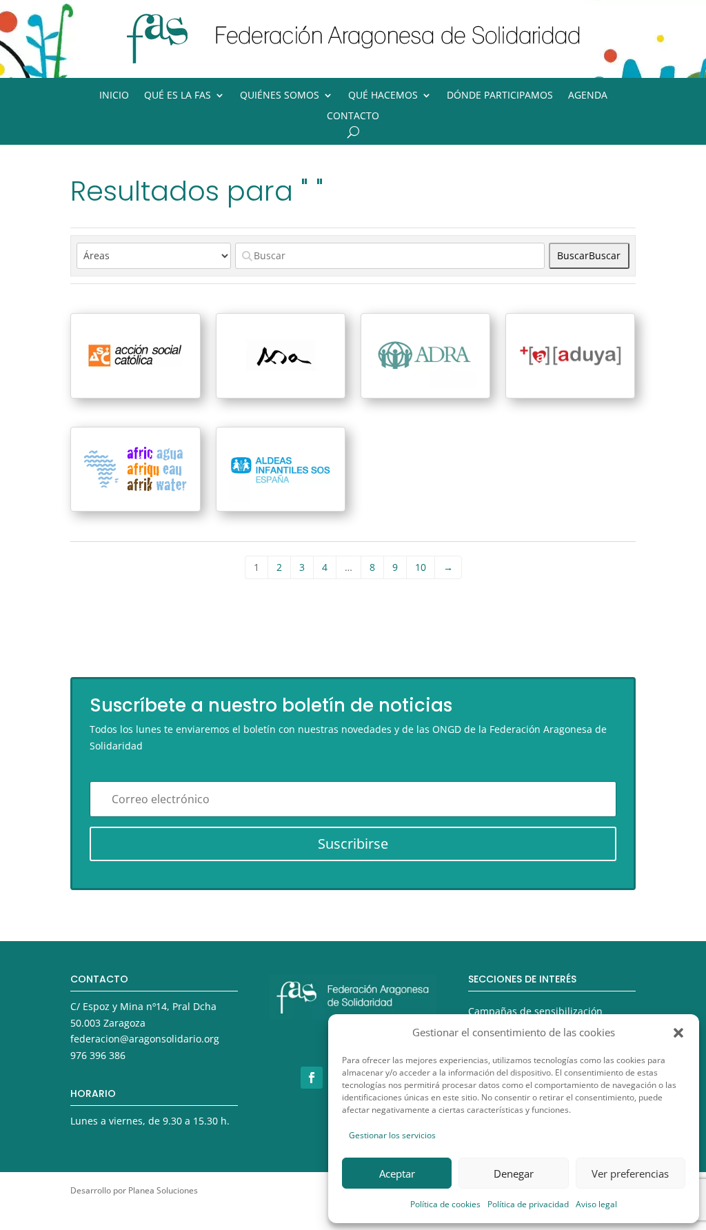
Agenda (587, 95)
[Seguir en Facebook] (312, 1078)
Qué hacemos (383, 95)
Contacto (353, 116)
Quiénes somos (279, 95)
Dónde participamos (500, 95)
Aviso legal (596, 1204)
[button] (678, 1033)
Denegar (514, 1173)
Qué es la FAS (177, 95)
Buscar (589, 255)
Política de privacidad (528, 1204)
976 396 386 (97, 1055)
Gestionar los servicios (392, 1135)
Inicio (114, 95)
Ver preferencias (630, 1173)
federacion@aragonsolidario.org (144, 1038)
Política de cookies (445, 1204)
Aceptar (397, 1173)
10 (420, 567)
